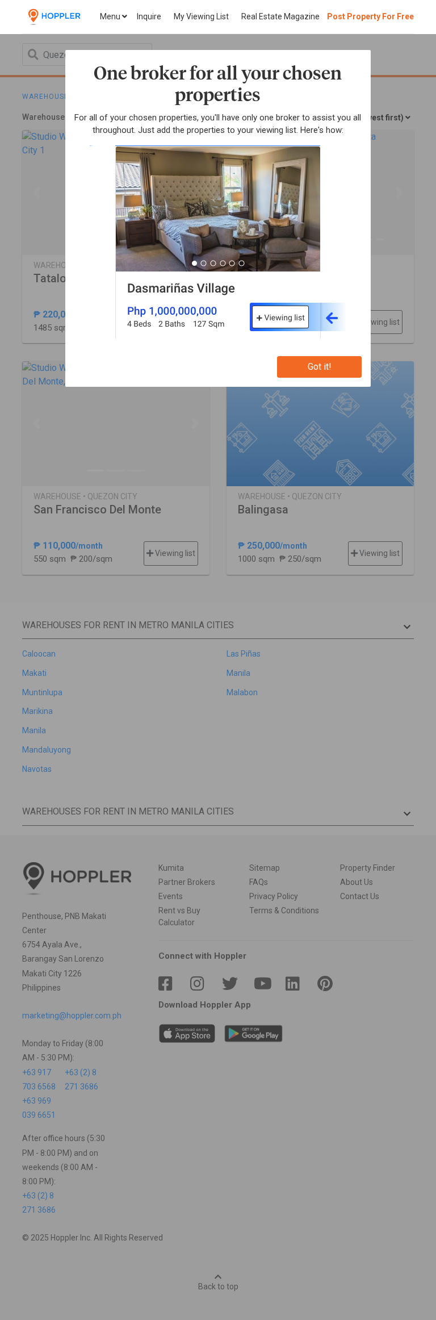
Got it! (320, 366)
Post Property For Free (370, 16)
